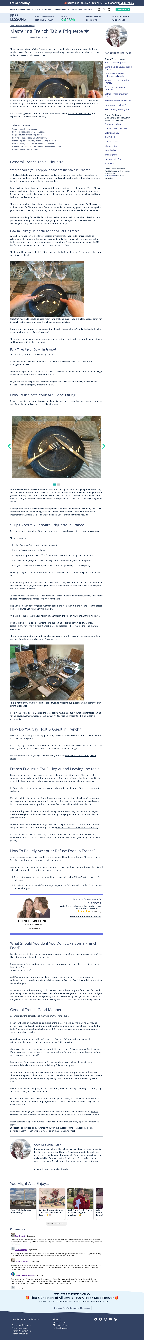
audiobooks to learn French (73, 1127)
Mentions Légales (60, 1325)
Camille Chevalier (19, 37)
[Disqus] (56, 1260)
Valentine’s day (112, 133)
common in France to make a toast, (53, 1062)
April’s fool (110, 137)
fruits (46, 857)
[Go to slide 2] (58, 484)
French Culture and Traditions (22, 25)
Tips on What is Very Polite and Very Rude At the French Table (70, 1114)
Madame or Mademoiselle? (118, 100)
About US (57, 1319)
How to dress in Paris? (115, 105)
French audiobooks (83, 1155)
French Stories (118, 20)
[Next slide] (103, 446)
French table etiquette (115, 62)
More (87, 9)
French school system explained (115, 88)
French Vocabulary (44, 20)
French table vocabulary (79, 113)
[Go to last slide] (9, 446)
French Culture (68, 20)
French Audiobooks (20, 9)
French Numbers (19, 1328)
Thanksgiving (111, 154)
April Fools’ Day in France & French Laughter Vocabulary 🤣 (80, 1212)
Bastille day (110, 150)
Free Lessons (60, 9)
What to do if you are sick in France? (118, 81)
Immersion (76, 9)
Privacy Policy (59, 1322)
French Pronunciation (67, 17)
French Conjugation (121, 17)
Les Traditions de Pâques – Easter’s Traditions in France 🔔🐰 (51, 1212)
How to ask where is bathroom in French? (115, 74)
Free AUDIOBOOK (123, 9)
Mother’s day (111, 146)
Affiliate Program (60, 1328)
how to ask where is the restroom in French (76, 827)
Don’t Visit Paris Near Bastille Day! (21, 1211)
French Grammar (93, 17)
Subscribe (111, 175)
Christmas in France (114, 124)
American (73, 210)
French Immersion (20, 1333)
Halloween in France (114, 159)
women (81, 1078)
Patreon (28, 1127)
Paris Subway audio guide (117, 109)
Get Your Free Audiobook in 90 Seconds (72, 1308)
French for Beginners (21, 1325)
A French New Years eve (116, 128)
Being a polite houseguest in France (118, 68)
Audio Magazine (43, 9)
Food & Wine (91, 20)
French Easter (111, 141)
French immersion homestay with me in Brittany (75, 1161)
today (20, 3)
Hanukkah (109, 163)
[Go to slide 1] (54, 484)
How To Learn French (44, 17)
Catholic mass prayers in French (116, 95)
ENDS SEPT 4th (126, 3)
